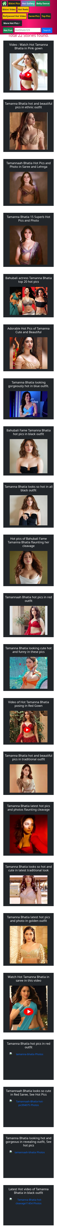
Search (46, 30)
